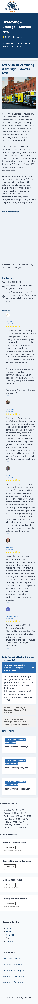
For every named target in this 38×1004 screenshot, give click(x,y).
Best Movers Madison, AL (13, 964)
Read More (11, 847)
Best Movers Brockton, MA (17, 789)
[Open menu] (33, 6)
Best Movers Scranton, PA (17, 746)
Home (9, 928)
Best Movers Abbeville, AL (14, 958)
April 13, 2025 (10, 324)
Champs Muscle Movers (15, 898)
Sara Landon (10, 321)
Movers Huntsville (13, 888)
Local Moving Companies (15, 740)
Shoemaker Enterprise (14, 842)
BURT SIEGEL (9, 409)
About (9, 931)
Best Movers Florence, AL (13, 976)
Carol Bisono (10, 547)
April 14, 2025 (10, 411)
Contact (10, 935)
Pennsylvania (10, 742)
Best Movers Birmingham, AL (15, 970)
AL (6, 850)
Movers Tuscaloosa (14, 850)
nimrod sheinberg (12, 616)
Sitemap (10, 941)
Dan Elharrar (10, 475)
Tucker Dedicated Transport (18, 861)
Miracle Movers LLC (13, 879)
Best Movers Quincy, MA (16, 768)
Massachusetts (11, 763)
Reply (8, 395)
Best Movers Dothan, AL (13, 982)
